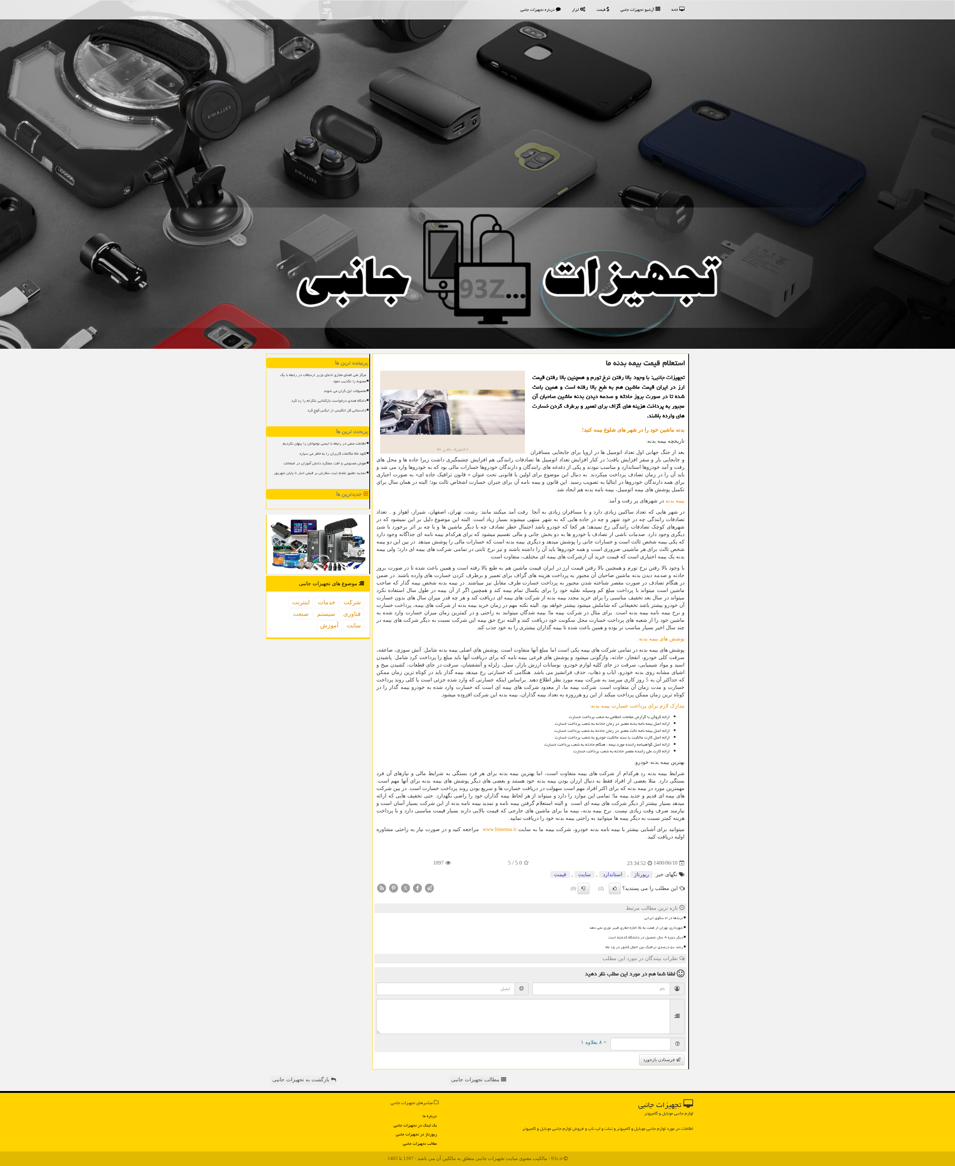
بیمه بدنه (675, 501)
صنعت (301, 614)
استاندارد (612, 874)
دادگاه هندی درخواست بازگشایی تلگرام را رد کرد (328, 400)
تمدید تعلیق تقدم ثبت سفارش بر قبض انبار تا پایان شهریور (320, 473)
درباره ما (430, 1116)
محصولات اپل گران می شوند (345, 391)
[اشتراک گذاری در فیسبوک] (417, 887)
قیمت (602, 9)
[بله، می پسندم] (615, 888)
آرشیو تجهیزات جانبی (637, 9)
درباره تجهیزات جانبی (538, 9)
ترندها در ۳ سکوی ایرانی (663, 918)
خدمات (326, 602)
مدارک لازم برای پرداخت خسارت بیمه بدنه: (637, 706)
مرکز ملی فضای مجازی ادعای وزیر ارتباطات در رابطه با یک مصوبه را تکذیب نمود (323, 378)
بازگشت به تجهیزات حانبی (301, 1079)
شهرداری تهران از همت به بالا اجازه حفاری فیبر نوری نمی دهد (636, 927)
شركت (352, 602)
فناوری (352, 614)
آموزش (329, 625)
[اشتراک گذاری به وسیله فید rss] (381, 887)
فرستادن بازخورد (659, 1059)
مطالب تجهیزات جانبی (420, 1143)
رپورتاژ (641, 874)
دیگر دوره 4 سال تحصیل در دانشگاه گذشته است (645, 937)
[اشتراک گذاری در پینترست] (393, 887)
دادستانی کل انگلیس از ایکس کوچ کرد (336, 410)
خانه (675, 9)
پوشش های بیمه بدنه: (661, 639)
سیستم (326, 614)
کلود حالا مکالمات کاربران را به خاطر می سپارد (332, 453)
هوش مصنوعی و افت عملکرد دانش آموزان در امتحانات (325, 463)
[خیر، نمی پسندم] (583, 888)
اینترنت (301, 602)
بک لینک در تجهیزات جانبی (415, 1125)
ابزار (576, 9)
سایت (584, 874)
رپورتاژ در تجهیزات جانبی (416, 1134)
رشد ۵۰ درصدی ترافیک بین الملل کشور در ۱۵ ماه (644, 947)
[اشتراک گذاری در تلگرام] (429, 887)
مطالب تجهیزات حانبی (476, 1079)
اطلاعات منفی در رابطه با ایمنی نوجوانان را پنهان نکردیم (324, 443)
